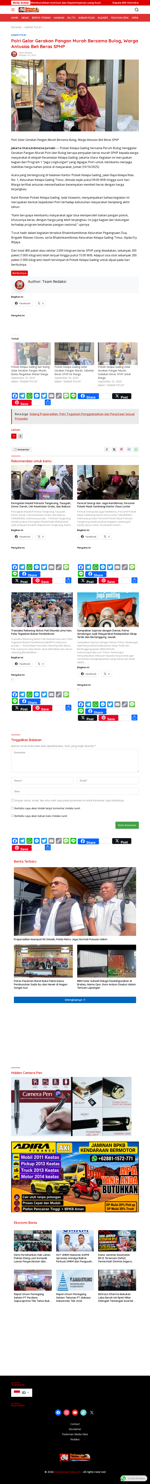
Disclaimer (75, 1429)
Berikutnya (19, 273)
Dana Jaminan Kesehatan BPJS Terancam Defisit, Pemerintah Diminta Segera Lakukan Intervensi (115, 1258)
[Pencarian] (137, 10)
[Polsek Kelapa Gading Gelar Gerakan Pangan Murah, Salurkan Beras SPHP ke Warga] (74, 353)
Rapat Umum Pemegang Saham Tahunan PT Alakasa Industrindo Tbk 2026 (73, 1297)
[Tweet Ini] (114, 449)
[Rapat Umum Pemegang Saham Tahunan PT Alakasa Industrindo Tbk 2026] (75, 1280)
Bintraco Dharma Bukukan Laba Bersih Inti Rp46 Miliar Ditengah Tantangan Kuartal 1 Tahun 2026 (116, 1298)
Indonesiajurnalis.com (67, 1472)
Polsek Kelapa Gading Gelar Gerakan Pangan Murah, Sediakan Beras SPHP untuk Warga (114, 372)
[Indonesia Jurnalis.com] (28, 10)
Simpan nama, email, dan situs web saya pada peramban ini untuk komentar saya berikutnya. (69, 800)
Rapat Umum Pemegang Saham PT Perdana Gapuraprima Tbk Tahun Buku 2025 (32, 1298)
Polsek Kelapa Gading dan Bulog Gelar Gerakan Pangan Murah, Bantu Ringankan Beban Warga (30, 370)
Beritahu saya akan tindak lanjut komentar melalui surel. (47, 808)
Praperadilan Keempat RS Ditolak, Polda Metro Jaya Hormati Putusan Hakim (60, 939)
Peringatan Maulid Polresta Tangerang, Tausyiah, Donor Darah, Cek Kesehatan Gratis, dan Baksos (41, 505)
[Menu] (13, 10)
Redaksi (75, 1439)
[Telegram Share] (129, 449)
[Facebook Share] (107, 449)
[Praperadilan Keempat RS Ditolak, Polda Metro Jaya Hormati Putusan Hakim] (75, 901)
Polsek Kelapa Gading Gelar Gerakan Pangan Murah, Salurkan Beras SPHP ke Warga (74, 370)
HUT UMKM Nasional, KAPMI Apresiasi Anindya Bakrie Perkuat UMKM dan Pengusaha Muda (74, 1258)
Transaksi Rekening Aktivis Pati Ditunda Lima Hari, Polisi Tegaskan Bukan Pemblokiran (41, 632)
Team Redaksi (25, 52)
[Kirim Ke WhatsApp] (136, 449)
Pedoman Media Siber (75, 1434)
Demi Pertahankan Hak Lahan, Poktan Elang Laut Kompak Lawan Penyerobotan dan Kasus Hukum (32, 1258)
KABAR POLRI (18, 35)
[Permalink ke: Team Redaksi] (14, 54)
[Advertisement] (75, 1036)
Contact (75, 1424)
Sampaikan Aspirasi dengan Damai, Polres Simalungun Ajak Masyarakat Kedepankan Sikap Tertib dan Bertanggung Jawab (107, 634)
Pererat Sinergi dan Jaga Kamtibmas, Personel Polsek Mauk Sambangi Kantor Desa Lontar (105, 505)
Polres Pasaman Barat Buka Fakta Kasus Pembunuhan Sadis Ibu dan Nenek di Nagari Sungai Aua (41, 984)
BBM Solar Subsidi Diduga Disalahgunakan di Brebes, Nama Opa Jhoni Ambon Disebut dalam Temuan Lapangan (106, 984)
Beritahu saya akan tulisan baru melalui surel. (41, 816)
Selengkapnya (74, 999)
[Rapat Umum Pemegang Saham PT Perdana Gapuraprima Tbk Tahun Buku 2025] (33, 1280)
